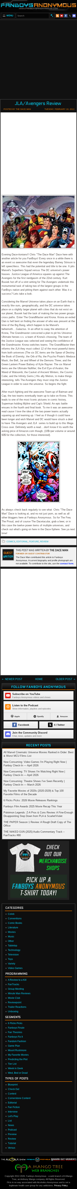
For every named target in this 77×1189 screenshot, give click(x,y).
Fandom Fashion (17, 1041)
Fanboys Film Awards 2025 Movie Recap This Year (33, 806)
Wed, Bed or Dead (18, 1073)
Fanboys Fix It (15, 1036)
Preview (12, 1134)
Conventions (15, 918)
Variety (11, 963)
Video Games (15, 968)
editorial (22, 541)
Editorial (12, 1102)
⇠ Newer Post (12, 679)
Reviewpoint (14, 1002)
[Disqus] (38, 623)
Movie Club (14, 998)
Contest (12, 1093)
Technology (14, 950)
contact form (66, 563)
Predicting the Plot (17, 1059)
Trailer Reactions (17, 1007)
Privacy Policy (61, 1185)
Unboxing (13, 1011)
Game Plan (14, 1045)
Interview (13, 1111)
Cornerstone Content (19, 1098)
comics (11, 541)
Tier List (12, 1063)
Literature (13, 927)
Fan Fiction (14, 1107)
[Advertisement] (38, 58)
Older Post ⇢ (65, 679)
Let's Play (13, 1116)
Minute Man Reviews (19, 993)
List (10, 1120)
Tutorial (12, 1143)
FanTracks (13, 984)
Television (13, 954)
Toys (10, 959)
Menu (10, 15)
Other (11, 941)
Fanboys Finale (16, 1027)
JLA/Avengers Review (38, 103)
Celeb (11, 914)
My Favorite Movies (18, 1054)
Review (12, 1138)
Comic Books (15, 923)
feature (34, 541)
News (11, 1125)
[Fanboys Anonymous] (38, 6)
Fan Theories (15, 1032)
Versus (11, 1147)
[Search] (51, 15)
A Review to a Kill (17, 980)
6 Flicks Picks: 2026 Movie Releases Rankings (31, 800)
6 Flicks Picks (15, 1023)
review (44, 541)
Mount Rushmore (17, 1050)
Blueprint (13, 1084)
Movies (12, 932)
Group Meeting (16, 989)
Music (11, 936)
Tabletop (12, 945)
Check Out (13, 1089)
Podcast (12, 1129)
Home (39, 679)
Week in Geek (15, 1068)
